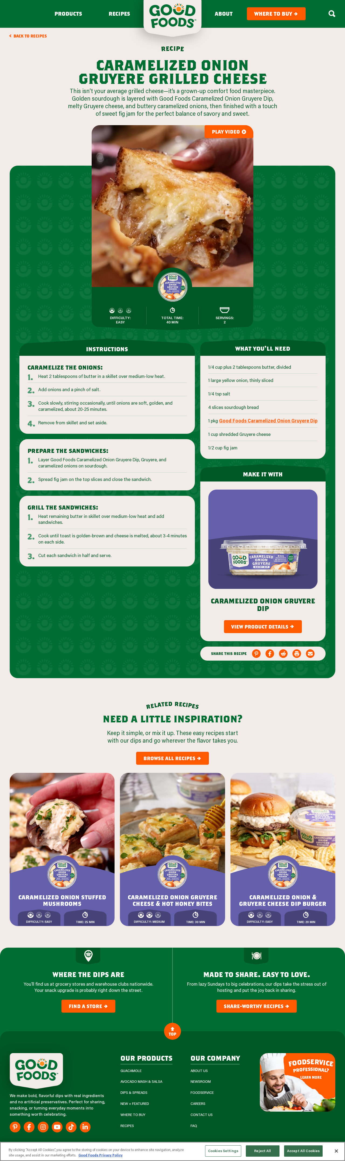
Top (172, 1034)
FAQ (194, 1126)
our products (146, 1057)
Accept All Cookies (303, 1151)
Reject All (262, 1151)
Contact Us (202, 1114)
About (224, 14)
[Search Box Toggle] (332, 13)
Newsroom (201, 1081)
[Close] (336, 1151)
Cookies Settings (223, 1151)
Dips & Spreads (133, 1092)
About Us (199, 1070)
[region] (172, 1151)
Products (68, 14)
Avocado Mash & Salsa (141, 1081)
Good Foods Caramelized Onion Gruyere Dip (268, 420)
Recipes (119, 14)
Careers (198, 1103)
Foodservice (202, 1092)
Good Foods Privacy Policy (100, 1155)
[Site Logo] (36, 1071)
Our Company (215, 1057)
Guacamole (131, 1070)
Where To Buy (132, 1114)
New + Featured (134, 1103)
